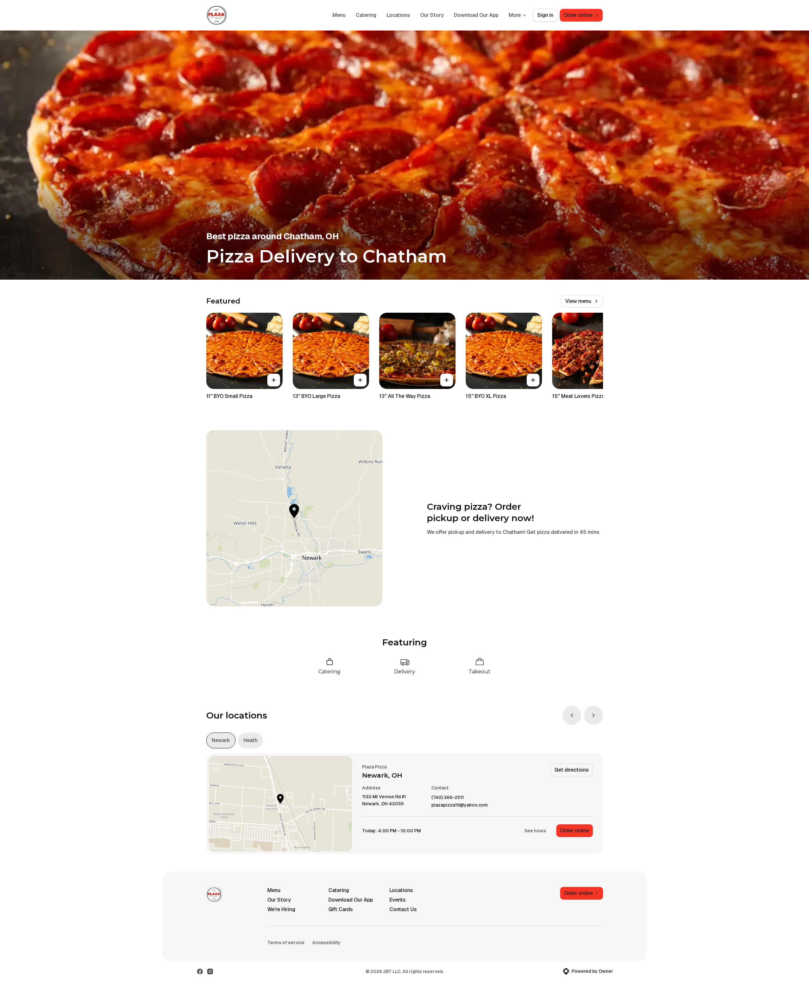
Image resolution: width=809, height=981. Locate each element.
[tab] (221, 740)
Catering (366, 15)
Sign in (545, 15)
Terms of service (286, 942)
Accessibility (326, 942)
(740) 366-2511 (447, 797)
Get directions (571, 769)
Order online (574, 830)
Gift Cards (340, 909)
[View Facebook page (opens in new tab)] (200, 971)
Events (397, 899)
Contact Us (403, 909)
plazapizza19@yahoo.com (459, 805)
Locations (398, 15)
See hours (535, 831)
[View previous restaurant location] (571, 715)
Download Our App (476, 15)
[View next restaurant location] (593, 715)
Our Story (432, 15)
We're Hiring (281, 909)
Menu (339, 15)
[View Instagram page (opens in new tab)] (210, 971)
